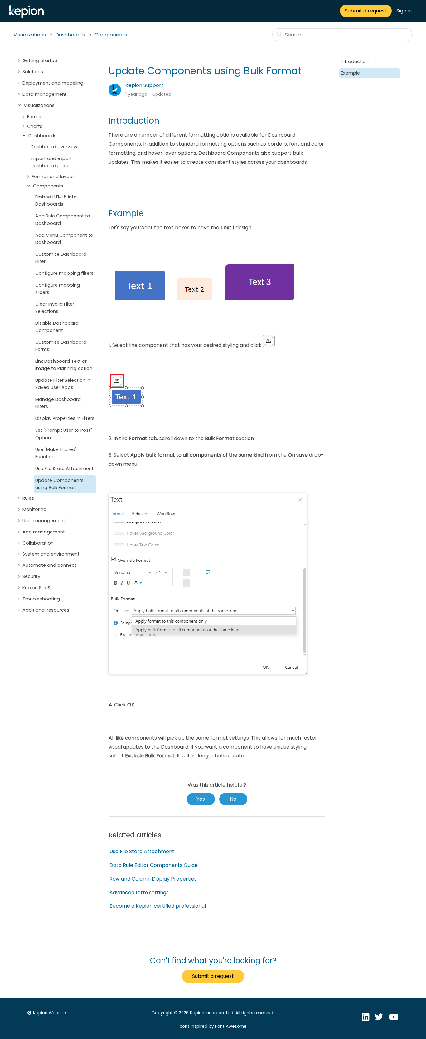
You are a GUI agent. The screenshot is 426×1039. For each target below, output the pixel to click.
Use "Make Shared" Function (56, 453)
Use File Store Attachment (64, 468)
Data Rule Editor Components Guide (153, 865)
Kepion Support (144, 85)
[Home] (28, 16)
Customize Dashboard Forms (60, 345)
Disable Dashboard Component (57, 326)
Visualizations (29, 34)
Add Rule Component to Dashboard (62, 219)
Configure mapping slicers (57, 288)
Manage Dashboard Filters (58, 403)
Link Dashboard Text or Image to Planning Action (63, 364)
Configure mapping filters (64, 273)
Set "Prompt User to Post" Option (63, 433)
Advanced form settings (139, 892)
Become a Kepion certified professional (157, 906)
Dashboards (70, 34)
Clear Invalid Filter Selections (54, 307)
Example (350, 73)
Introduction (355, 61)
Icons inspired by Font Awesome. (213, 1026)
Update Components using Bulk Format (59, 484)
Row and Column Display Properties (153, 878)
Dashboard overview (54, 146)
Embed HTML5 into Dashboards (56, 200)
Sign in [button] (404, 10)
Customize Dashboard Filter (60, 258)
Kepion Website (49, 1013)
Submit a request (366, 10)
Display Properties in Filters (64, 418)
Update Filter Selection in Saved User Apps (62, 384)
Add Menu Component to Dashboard (64, 238)
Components (110, 34)
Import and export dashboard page (51, 162)
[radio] (201, 799)
